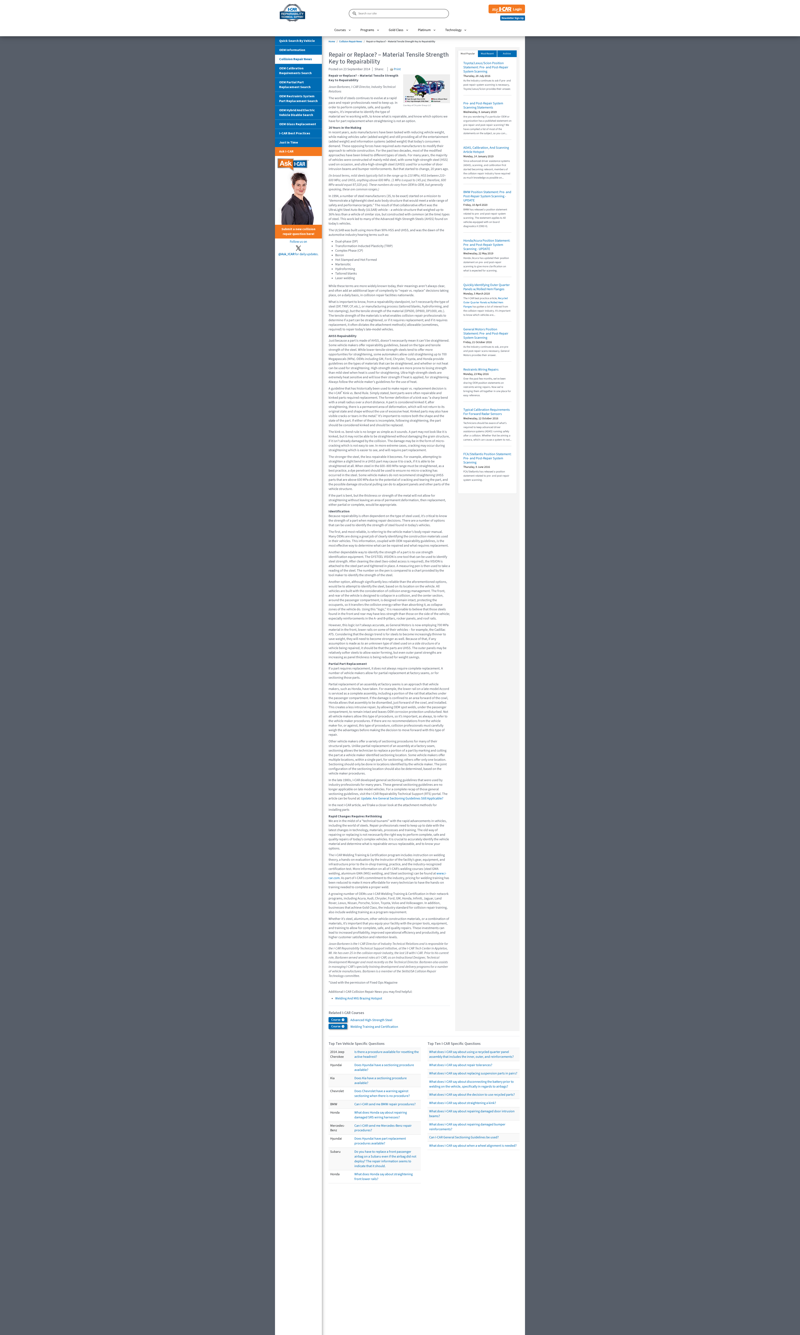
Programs (367, 30)
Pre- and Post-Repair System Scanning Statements (483, 105)
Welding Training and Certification (374, 1026)
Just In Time (288, 142)
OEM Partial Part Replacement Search (295, 84)
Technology (453, 30)
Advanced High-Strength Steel (371, 1020)
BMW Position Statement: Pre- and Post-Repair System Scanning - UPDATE (487, 196)
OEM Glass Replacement (297, 124)
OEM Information (292, 50)
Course (336, 1020)
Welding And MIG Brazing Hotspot (358, 998)
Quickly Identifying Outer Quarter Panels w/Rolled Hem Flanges (486, 287)
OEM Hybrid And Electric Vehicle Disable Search (297, 112)
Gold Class (396, 30)
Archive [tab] (507, 53)
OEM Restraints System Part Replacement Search (298, 98)
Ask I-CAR (286, 151)
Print (397, 69)
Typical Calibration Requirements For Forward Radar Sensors (486, 412)
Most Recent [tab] (487, 53)
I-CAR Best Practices (294, 133)
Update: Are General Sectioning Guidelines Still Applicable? (402, 798)
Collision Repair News (295, 59)
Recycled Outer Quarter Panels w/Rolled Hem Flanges (485, 302)
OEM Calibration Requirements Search (295, 70)
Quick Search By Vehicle (297, 41)
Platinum (424, 30)
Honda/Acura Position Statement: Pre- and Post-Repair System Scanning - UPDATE (486, 245)
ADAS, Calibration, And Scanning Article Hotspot (486, 150)
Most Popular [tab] (468, 53)
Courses (340, 30)
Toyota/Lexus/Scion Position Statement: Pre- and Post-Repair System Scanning (485, 67)
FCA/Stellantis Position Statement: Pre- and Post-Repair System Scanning (487, 458)
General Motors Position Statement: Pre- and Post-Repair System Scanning (485, 333)
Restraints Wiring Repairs (481, 369)
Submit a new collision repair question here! (298, 231)
